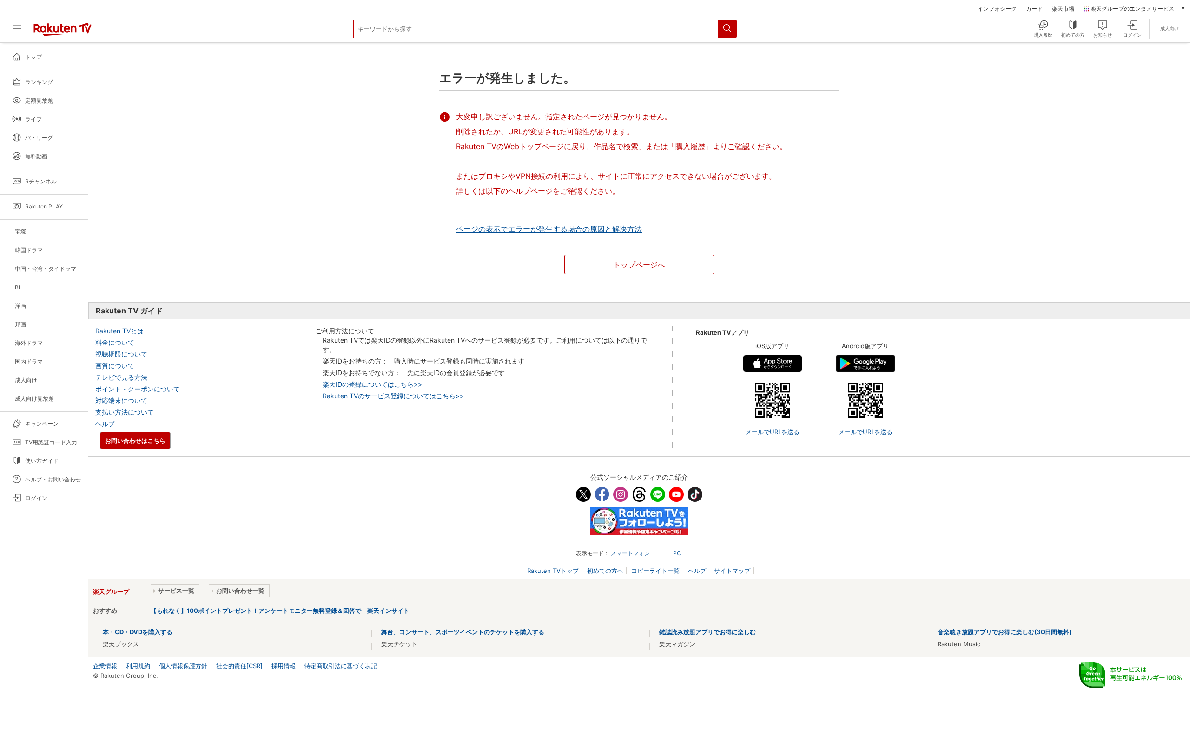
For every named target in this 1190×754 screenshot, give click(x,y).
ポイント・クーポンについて (137, 389)
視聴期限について (121, 354)
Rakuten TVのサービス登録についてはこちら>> (393, 396)
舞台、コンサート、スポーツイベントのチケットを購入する (462, 632)
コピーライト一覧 (655, 570)
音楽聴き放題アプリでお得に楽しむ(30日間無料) (1004, 632)
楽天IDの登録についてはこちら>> (372, 384)
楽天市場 (1063, 9)
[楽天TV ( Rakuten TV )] (62, 34)
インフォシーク (997, 9)
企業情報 (105, 666)
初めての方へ (605, 570)
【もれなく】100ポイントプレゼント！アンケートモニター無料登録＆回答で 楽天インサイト (280, 610)
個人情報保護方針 (183, 666)
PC (677, 553)
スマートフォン (630, 553)
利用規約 (138, 666)
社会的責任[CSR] (239, 666)
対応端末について (121, 400)
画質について (114, 366)
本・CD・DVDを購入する (137, 632)
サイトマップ (732, 570)
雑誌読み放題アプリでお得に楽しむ (707, 632)
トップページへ (639, 264)
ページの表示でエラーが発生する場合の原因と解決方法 (549, 229)
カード (1034, 9)
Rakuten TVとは (119, 331)
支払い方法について (124, 412)
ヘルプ (105, 424)
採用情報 (283, 666)
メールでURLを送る (773, 432)
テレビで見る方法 (121, 377)
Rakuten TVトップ (554, 570)
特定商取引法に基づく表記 (340, 666)
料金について (114, 342)
